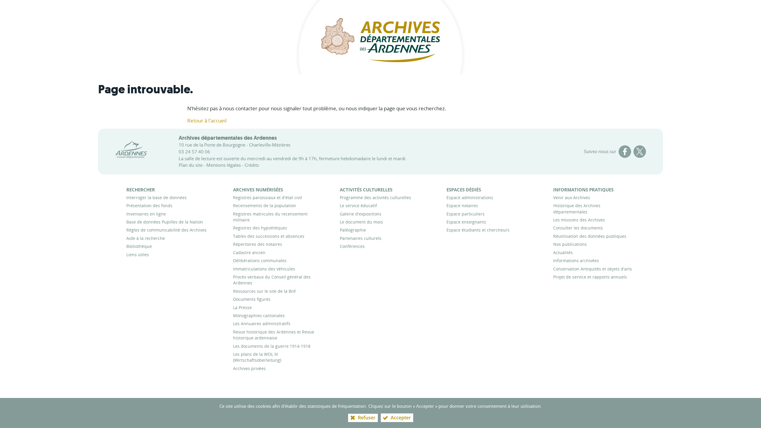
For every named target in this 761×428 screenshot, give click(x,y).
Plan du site (190, 165)
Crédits (252, 165)
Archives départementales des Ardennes (228, 137)
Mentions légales (223, 165)
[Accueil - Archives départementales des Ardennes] (380, 37)
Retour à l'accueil (207, 120)
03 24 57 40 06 (194, 152)
